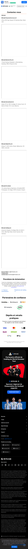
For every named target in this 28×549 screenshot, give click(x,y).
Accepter (14, 546)
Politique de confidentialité (19, 544)
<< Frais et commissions (4, 290)
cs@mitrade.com (8, 438)
